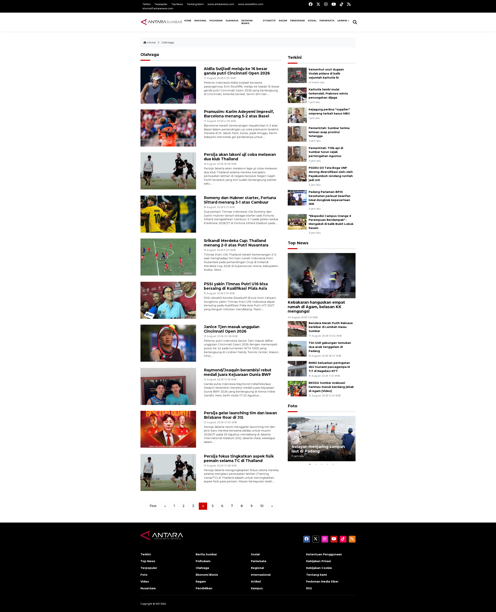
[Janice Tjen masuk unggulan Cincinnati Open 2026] (168, 343)
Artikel (256, 581)
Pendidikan (297, 20)
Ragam (283, 20)
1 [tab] (310, 464)
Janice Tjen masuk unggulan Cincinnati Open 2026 (231, 329)
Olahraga (232, 20)
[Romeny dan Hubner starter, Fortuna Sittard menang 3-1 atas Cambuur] (168, 214)
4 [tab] (327, 464)
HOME (187, 20)
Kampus (257, 588)
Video (144, 581)
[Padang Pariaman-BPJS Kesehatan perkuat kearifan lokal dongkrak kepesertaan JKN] (297, 197)
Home (151, 42)
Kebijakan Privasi (318, 561)
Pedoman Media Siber (322, 581)
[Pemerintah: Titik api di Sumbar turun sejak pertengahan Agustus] (297, 153)
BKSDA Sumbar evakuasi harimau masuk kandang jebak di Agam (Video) (331, 387)
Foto (292, 406)
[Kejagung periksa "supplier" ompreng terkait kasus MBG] (297, 115)
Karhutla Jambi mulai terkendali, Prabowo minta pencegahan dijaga (328, 93)
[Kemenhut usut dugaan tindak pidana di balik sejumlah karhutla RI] (297, 75)
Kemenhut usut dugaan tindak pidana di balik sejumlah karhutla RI (326, 73)
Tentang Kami (195, 4)
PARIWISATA (326, 20)
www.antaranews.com (221, 4)
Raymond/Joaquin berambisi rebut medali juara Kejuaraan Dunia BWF (237, 372)
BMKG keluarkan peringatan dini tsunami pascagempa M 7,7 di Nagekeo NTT (329, 367)
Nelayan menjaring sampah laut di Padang (318, 448)
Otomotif (269, 20)
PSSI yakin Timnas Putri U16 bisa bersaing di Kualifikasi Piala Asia (236, 286)
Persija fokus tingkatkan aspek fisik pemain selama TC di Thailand (239, 458)
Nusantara (148, 588)
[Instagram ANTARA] (326, 4)
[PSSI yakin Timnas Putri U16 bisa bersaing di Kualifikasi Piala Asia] (168, 300)
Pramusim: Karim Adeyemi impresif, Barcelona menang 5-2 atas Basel (239, 113)
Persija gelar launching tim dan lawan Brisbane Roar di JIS (240, 415)
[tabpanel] (322, 438)
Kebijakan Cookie (319, 568)
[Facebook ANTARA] (311, 4)
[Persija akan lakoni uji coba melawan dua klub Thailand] (168, 171)
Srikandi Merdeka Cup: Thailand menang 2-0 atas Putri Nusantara (236, 242)
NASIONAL (200, 20)
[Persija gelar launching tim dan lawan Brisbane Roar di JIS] (168, 429)
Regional (257, 568)
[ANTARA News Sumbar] (161, 22)
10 (262, 506)
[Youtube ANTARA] (334, 4)
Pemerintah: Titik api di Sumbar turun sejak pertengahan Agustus (326, 152)
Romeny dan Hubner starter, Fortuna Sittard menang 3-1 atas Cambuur (240, 200)
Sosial (255, 554)
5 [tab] (333, 464)
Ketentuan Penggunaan (324, 554)
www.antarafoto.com (250, 4)
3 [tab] (322, 464)
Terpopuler (160, 4)
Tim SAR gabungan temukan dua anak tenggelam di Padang (330, 347)
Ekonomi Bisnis (247, 22)
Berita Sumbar (206, 554)
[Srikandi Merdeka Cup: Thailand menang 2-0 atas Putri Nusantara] (168, 256)
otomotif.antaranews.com (157, 8)
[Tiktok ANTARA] (341, 4)
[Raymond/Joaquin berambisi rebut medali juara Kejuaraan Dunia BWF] (168, 386)
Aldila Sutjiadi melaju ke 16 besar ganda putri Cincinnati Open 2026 (237, 70)
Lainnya (342, 20)
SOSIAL (312, 20)
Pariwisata (258, 561)
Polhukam (215, 20)
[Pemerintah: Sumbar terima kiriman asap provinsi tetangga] (297, 133)
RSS (309, 588)
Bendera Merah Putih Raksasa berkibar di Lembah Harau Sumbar (331, 327)
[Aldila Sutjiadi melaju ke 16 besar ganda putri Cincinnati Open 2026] (168, 85)
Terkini (146, 4)
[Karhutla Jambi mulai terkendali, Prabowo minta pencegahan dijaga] (297, 95)
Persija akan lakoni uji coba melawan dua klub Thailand (240, 156)
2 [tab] (316, 464)
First (153, 506)
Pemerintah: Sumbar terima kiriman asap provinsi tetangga (329, 132)
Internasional (260, 574)
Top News (177, 4)
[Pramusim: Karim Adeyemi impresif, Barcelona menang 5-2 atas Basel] (168, 128)
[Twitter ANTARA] (318, 4)
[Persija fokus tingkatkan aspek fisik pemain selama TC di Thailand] (168, 472)
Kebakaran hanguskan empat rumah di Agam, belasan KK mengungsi (316, 307)
